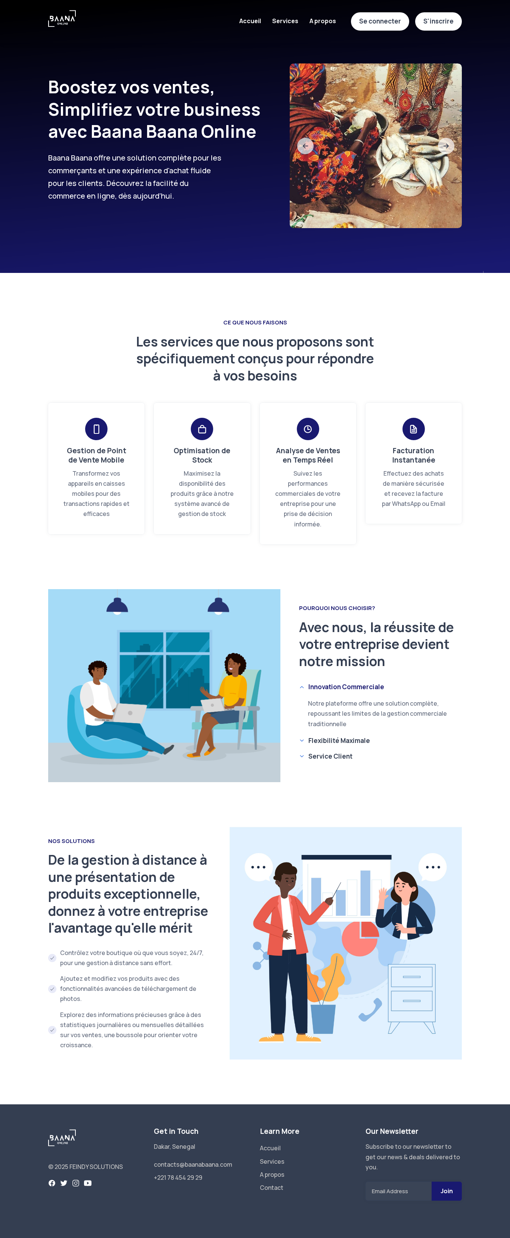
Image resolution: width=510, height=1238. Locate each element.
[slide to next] (446, 146)
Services (285, 21)
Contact (271, 1187)
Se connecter (380, 21)
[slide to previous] (305, 146)
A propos (323, 21)
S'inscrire (438, 21)
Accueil (250, 21)
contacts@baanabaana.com (193, 1164)
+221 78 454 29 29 (178, 1177)
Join (447, 1191)
